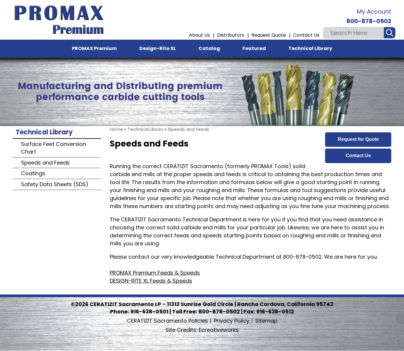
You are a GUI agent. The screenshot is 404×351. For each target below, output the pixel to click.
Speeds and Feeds (188, 129)
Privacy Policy (231, 320)
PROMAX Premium (94, 48)
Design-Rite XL (157, 48)
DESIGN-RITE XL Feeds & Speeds (151, 280)
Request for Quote (358, 139)
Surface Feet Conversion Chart (53, 147)
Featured (254, 48)
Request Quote (268, 35)
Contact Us (306, 35)
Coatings (33, 173)
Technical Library (310, 48)
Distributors (230, 35)
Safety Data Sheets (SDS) (54, 184)
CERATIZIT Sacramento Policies (167, 320)
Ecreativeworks (202, 330)
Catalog (209, 48)
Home (116, 129)
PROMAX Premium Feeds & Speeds (155, 272)
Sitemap (266, 320)
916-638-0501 (149, 311)
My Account (374, 11)
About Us (199, 35)
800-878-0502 (368, 21)
